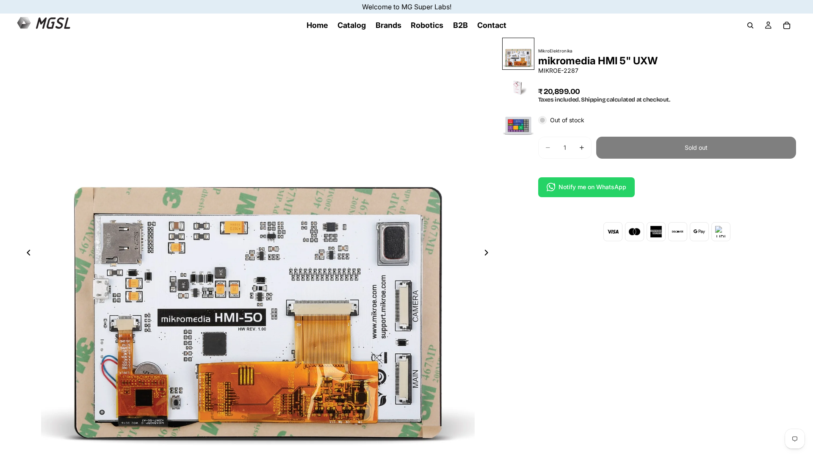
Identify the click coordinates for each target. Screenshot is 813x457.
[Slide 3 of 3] (518, 121)
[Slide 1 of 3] (518, 54)
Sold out (696, 147)
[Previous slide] (26, 254)
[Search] (750, 25)
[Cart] (786, 25)
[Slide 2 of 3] (518, 87)
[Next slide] (489, 254)
